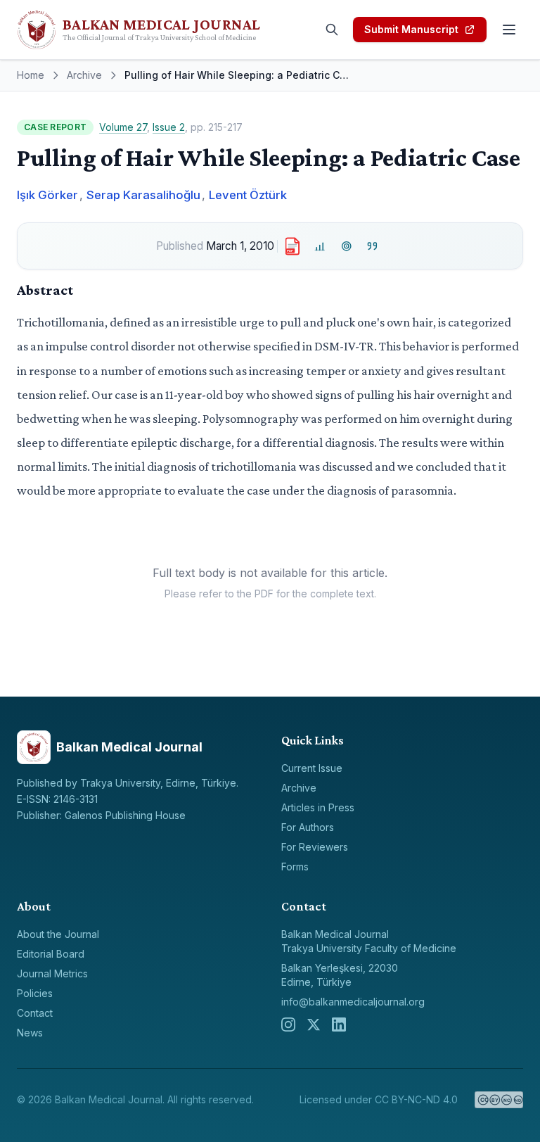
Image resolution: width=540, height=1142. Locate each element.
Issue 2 (169, 127)
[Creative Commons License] (499, 1099)
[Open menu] (509, 29)
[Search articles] (332, 29)
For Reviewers (314, 847)
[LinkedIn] (339, 1024)
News (30, 1033)
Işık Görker (47, 195)
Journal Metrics (52, 973)
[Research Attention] (346, 246)
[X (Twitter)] (314, 1024)
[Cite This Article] (373, 246)
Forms (295, 867)
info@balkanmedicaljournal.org (353, 1002)
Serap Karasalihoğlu (143, 195)
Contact (35, 1013)
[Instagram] (288, 1024)
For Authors (307, 827)
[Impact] (320, 246)
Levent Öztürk (248, 195)
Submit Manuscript (411, 29)
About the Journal (58, 934)
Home (30, 75)
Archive (84, 75)
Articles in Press (317, 807)
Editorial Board (50, 954)
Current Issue (311, 768)
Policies (35, 993)
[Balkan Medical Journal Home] (163, 29)
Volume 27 (123, 127)
